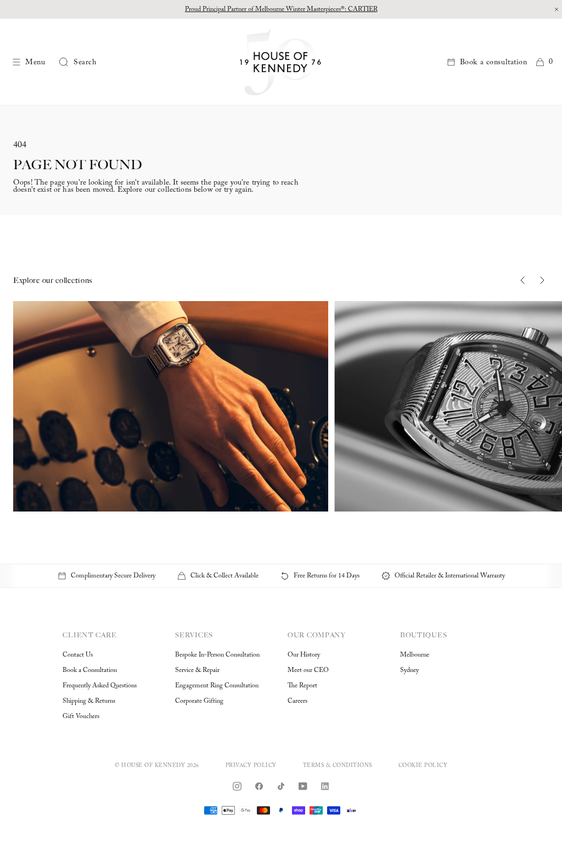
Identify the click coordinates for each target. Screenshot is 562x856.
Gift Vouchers (81, 716)
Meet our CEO (308, 670)
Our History (304, 655)
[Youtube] (303, 786)
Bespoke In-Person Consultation (217, 655)
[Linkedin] (325, 786)
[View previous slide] (522, 280)
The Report (302, 685)
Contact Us (78, 655)
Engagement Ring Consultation (216, 685)
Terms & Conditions (337, 766)
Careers (297, 701)
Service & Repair (197, 670)
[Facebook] (259, 786)
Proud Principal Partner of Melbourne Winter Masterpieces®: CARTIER (281, 9)
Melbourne (414, 655)
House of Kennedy (153, 766)
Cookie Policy (423, 766)
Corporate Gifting (199, 701)
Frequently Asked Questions (100, 685)
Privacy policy (251, 766)
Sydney (409, 670)
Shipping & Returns (89, 701)
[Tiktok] (281, 786)
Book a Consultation (90, 670)
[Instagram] (237, 786)
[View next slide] (542, 280)
